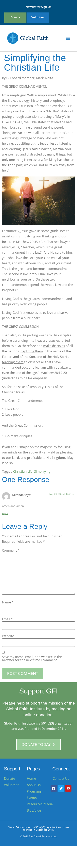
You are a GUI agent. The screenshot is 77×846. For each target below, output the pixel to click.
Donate (15, 17)
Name (7, 602)
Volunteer (38, 17)
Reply (5, 513)
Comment (10, 550)
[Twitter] (61, 788)
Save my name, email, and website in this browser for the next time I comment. (32, 658)
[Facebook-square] (54, 788)
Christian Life (23, 471)
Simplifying (42, 471)
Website (8, 635)
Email (7, 619)
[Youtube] (68, 788)
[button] (68, 38)
